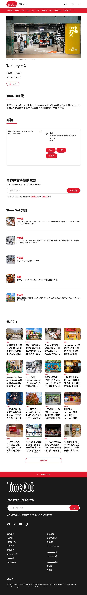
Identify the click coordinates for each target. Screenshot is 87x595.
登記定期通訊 (52, 538)
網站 (61, 150)
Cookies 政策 (12, 554)
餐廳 (22, 10)
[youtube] (20, 524)
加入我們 (10, 546)
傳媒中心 (10, 538)
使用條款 (34, 197)
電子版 (49, 570)
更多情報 (43, 461)
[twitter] (14, 524)
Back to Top (45, 474)
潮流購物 (44, 10)
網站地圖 (10, 579)
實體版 (49, 566)
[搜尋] (72, 4)
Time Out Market (53, 546)
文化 (33, 10)
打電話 (51, 156)
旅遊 (38, 10)
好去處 (17, 10)
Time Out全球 (52, 556)
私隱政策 (45, 197)
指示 (50, 150)
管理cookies (11, 562)
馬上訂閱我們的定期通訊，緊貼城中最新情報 (23, 185)
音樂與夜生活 (67, 10)
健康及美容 (58, 10)
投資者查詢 (11, 542)
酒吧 (28, 10)
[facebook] (8, 524)
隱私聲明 (10, 550)
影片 (50, 10)
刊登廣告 (50, 542)
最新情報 (10, 10)
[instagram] (26, 524)
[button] (40, 131)
